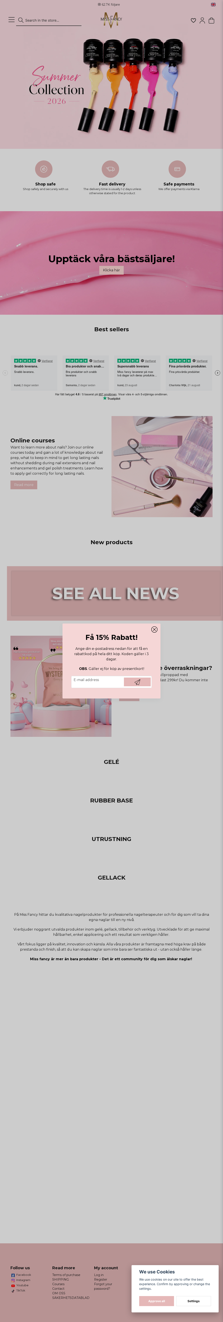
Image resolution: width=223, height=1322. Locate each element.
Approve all (156, 1301)
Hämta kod (137, 682)
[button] (154, 630)
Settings (194, 1301)
